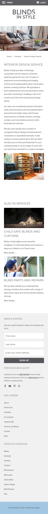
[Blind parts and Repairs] (24, 267)
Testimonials (9, 422)
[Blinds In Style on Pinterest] (14, 386)
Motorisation (9, 470)
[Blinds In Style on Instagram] (19, 386)
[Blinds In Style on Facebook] (5, 386)
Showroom (8, 408)
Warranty (7, 412)
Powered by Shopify (32, 508)
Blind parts (8, 475)
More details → (10, 253)
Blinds (6, 451)
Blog (6, 436)
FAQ (5, 494)
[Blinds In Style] (24, 15)
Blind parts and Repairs (24, 280)
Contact (7, 431)
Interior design (9, 484)
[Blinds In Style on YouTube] (10, 386)
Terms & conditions (11, 427)
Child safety (8, 480)
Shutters (7, 461)
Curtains (7, 465)
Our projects (8, 417)
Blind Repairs (9, 489)
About (6, 403)
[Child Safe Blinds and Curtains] (24, 218)
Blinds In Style (19, 508)
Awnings (7, 456)
